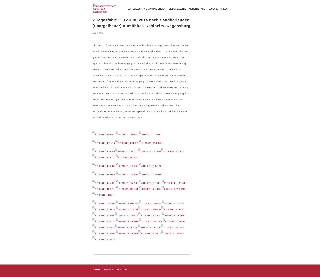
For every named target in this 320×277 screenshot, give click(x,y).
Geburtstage (197, 9)
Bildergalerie (177, 9)
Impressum (108, 270)
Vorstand (96, 270)
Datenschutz (121, 270)
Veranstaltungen (154, 9)
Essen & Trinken (218, 9)
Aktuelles (134, 9)
